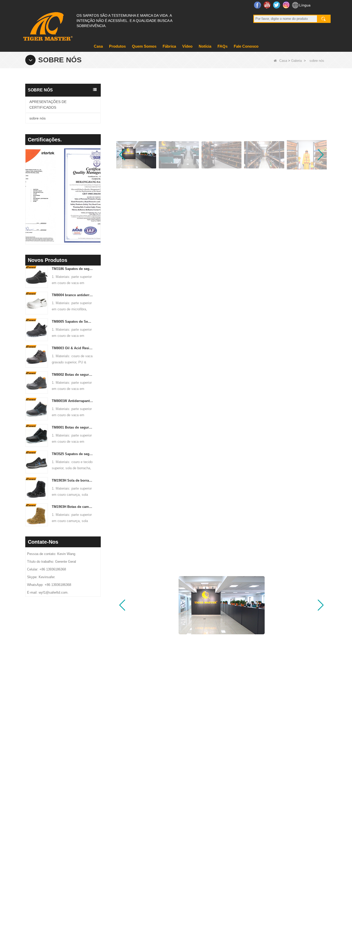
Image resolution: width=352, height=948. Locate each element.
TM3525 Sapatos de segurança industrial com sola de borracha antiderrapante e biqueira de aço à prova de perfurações (72, 454)
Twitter (277, 5)
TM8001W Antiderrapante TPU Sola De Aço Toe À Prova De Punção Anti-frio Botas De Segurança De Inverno (72, 401)
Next (98, 188)
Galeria (296, 61)
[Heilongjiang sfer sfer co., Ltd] (47, 24)
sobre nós (37, 118)
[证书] (64, 195)
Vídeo (187, 46)
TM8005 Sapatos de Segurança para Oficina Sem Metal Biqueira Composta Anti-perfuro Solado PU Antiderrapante (72, 321)
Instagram (286, 5)
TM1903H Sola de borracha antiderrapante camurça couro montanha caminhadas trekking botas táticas (72, 480)
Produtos (117, 46)
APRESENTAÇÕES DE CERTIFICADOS (47, 104)
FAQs (222, 46)
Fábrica (169, 46)
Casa (98, 46)
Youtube (267, 5)
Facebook (258, 5)
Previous (27, 188)
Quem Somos (144, 46)
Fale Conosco (246, 46)
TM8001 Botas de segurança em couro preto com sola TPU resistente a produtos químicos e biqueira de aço (72, 427)
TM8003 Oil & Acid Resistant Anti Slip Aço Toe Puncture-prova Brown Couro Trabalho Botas (72, 348)
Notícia (205, 46)
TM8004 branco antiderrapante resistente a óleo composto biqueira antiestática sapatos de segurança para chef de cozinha (72, 295)
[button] (320, 154)
